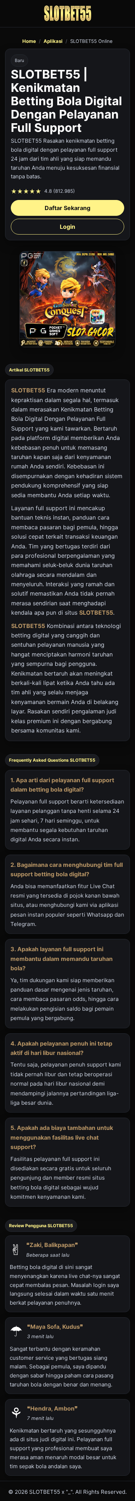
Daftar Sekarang (67, 207)
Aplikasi (53, 41)
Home (29, 41)
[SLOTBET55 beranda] (67, 13)
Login (67, 226)
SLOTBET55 (28, 390)
